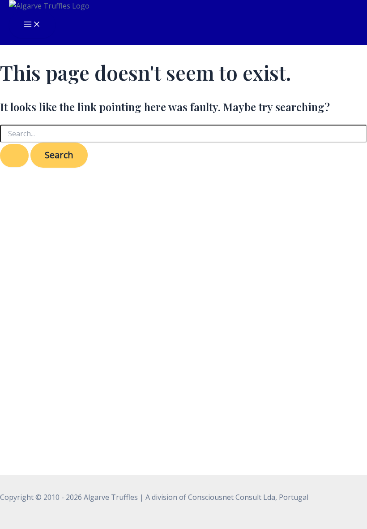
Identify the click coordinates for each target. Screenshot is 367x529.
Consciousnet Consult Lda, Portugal (248, 497)
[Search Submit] (14, 155)
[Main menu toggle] (32, 25)
